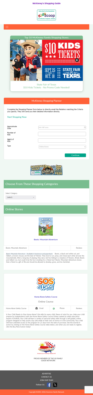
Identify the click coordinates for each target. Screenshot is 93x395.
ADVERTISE (46, 374)
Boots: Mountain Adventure (46, 240)
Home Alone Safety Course (45, 297)
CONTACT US (46, 377)
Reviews (79, 248)
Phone (62, 308)
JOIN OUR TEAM (46, 380)
